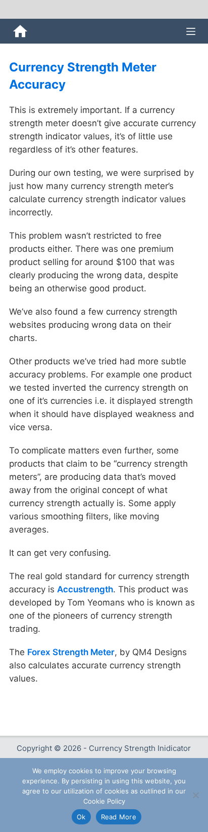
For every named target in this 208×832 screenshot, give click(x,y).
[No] (195, 795)
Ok (81, 817)
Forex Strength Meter (71, 652)
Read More (118, 817)
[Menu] (190, 31)
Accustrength (85, 589)
